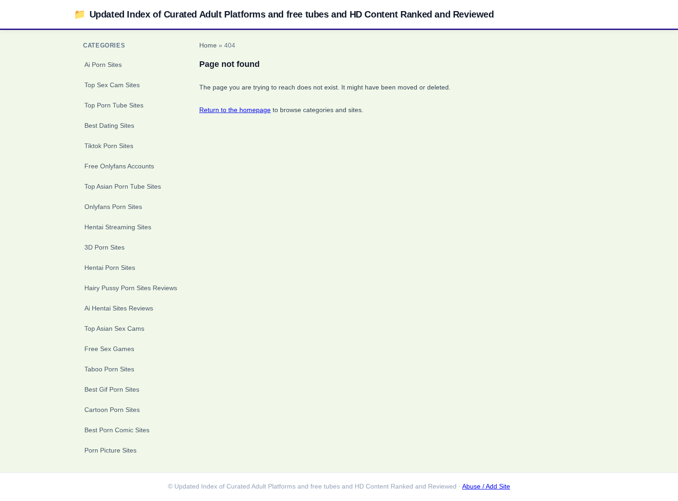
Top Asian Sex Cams (114, 328)
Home (208, 45)
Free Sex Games (109, 348)
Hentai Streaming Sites (117, 227)
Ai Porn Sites (103, 64)
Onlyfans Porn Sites (113, 206)
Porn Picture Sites (110, 450)
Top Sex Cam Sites (112, 85)
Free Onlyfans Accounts (119, 166)
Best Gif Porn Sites (111, 389)
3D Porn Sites (104, 247)
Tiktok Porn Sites (108, 145)
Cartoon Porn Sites (112, 409)
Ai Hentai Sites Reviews (118, 308)
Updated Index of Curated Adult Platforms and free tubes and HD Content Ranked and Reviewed (284, 14)
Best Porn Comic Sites (116, 430)
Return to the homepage (235, 109)
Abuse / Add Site (486, 486)
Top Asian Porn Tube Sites (122, 186)
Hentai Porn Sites (109, 267)
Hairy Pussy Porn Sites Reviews (130, 288)
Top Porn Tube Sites (113, 105)
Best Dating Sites (109, 125)
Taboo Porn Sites (109, 369)
